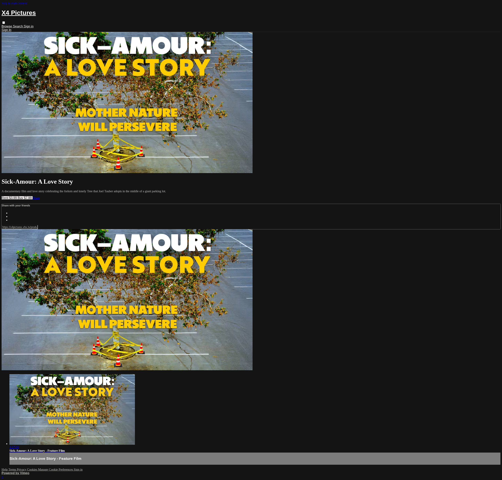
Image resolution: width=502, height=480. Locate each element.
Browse (7, 26)
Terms (12, 469)
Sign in (29, 26)
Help (5, 469)
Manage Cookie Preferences (56, 469)
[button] (3, 22)
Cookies (32, 469)
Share (36, 198)
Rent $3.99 (10, 198)
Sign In (6, 30)
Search (18, 26)
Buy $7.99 (25, 198)
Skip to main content (14, 3)
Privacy (22, 469)
